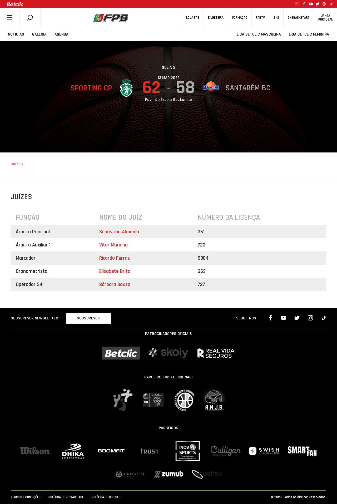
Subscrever (88, 318)
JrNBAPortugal (325, 18)
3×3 (276, 18)
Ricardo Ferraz (114, 258)
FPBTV (260, 18)
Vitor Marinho (113, 244)
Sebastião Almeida (119, 231)
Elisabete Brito (114, 271)
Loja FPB (192, 18)
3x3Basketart (299, 18)
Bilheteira (216, 18)
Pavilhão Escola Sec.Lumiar (168, 99)
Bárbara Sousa (114, 284)
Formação (239, 18)
